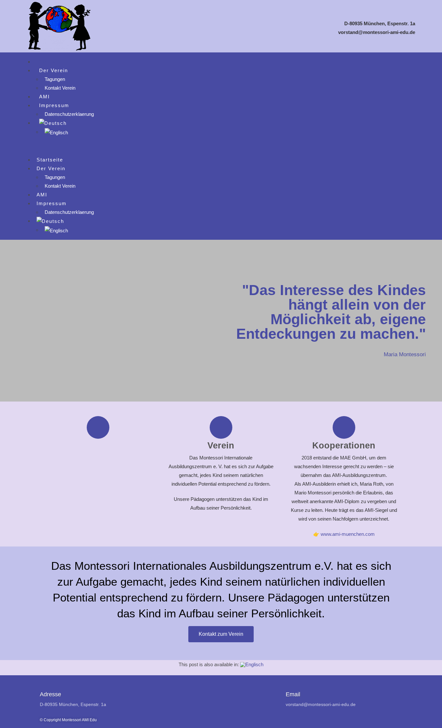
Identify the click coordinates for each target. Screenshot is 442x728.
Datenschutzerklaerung (69, 114)
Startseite (52, 61)
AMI (44, 96)
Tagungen (55, 79)
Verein (220, 445)
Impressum (54, 105)
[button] (221, 146)
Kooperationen (343, 445)
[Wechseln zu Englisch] (56, 132)
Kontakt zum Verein (221, 634)
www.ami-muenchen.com (348, 534)
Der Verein (53, 70)
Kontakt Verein (60, 88)
